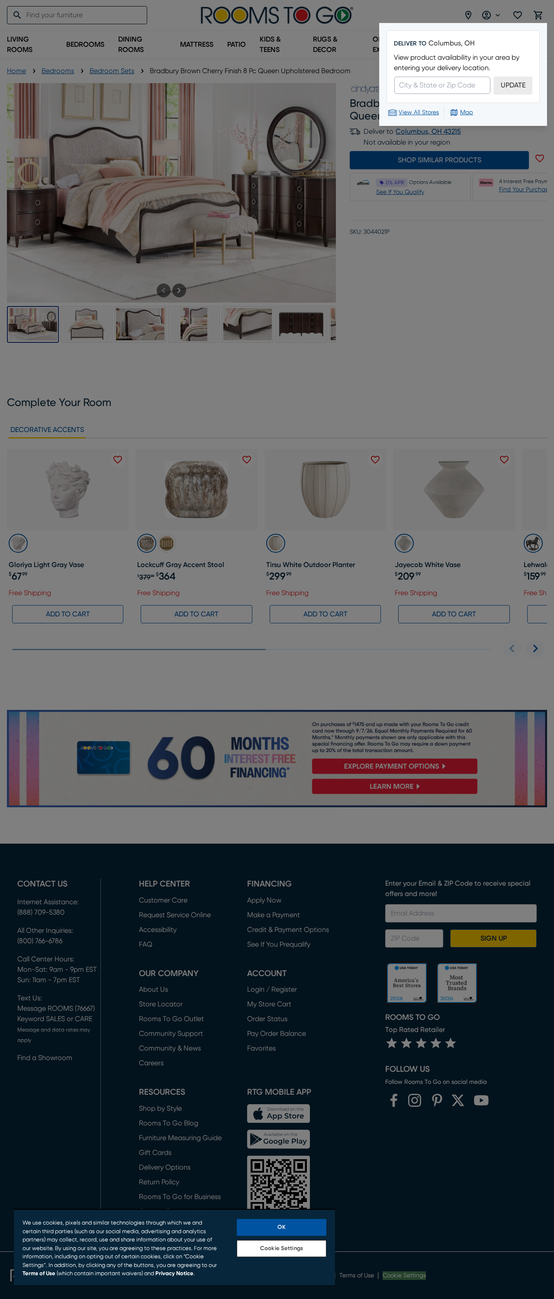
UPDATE (513, 85)
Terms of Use (39, 1273)
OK (281, 1227)
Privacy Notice (174, 1273)
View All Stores (419, 113)
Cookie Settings (281, 1248)
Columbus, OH (451, 43)
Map (466, 113)
